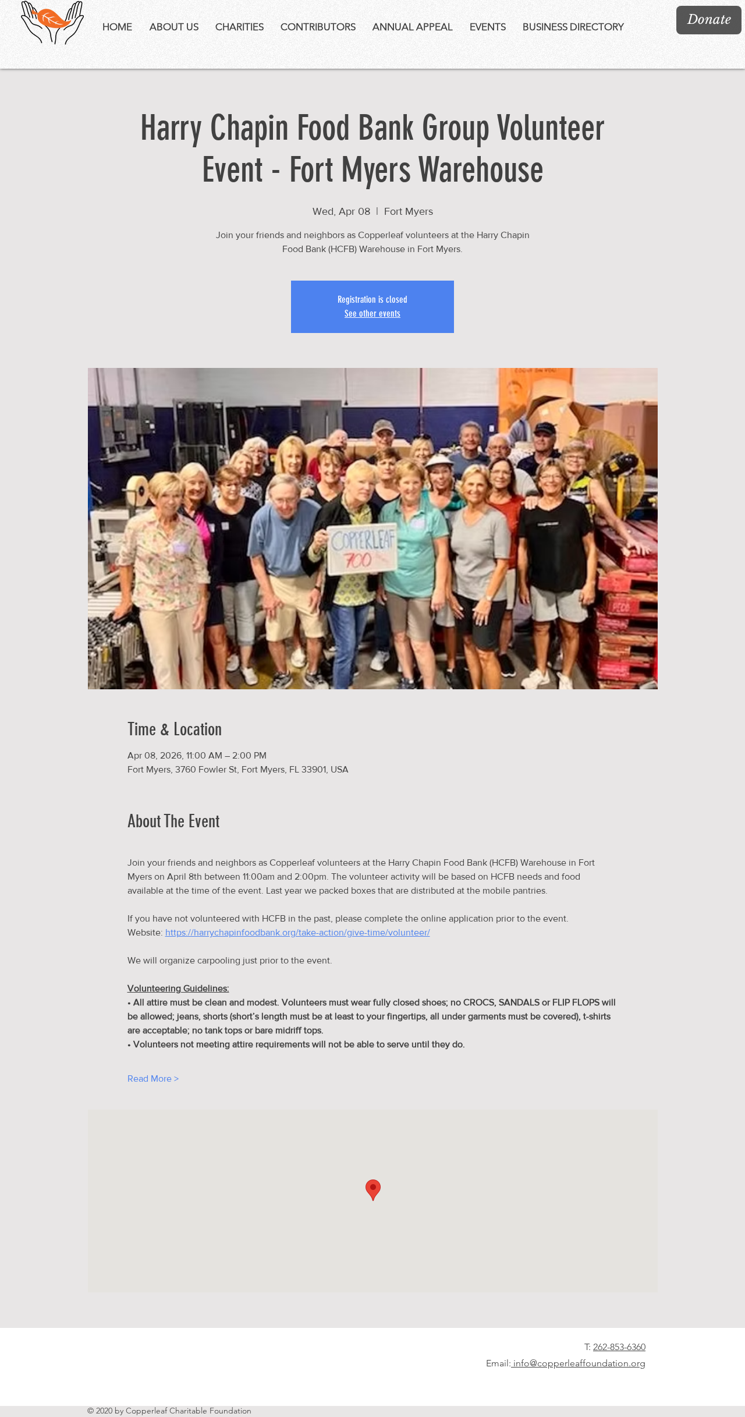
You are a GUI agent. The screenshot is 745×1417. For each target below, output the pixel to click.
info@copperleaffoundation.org (578, 1363)
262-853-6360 (619, 1346)
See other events (372, 313)
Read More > (153, 1078)
